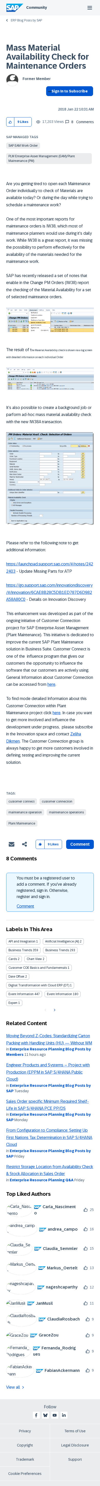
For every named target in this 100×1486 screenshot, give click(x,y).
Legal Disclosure (75, 1445)
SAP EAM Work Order (23, 145)
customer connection (57, 801)
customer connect (21, 801)
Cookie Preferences (25, 1474)
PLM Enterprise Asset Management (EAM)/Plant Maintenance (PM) (41, 158)
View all (13, 1387)
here (51, 684)
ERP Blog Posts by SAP (26, 20)
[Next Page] (54, 1010)
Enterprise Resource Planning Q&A (42, 1180)
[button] (10, 122)
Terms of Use (75, 1431)
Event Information (21, 994)
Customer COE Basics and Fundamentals (37, 968)
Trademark (25, 1459)
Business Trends (20, 950)
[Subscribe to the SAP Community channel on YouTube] (55, 1415)
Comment (25, 906)
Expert (12, 1003)
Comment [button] (80, 844)
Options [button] (49, 100)
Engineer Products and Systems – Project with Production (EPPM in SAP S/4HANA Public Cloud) (48, 1072)
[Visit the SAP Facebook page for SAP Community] (36, 1415)
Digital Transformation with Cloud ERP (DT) (38, 985)
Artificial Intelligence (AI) (62, 941)
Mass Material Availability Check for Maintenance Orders (47, 56)
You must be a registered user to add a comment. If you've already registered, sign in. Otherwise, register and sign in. (46, 887)
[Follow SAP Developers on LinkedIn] (64, 1415)
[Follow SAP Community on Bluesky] (45, 1415)
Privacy (25, 1431)
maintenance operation (25, 812)
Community (36, 7)
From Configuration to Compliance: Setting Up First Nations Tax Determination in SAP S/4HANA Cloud (49, 1137)
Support (75, 1459)
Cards (12, 959)
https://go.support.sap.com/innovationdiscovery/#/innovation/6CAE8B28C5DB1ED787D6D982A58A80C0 (49, 592)
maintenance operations (66, 812)
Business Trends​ (57, 950)
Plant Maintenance (21, 823)
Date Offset (16, 976)
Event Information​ (59, 994)
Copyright (25, 1445)
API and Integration (21, 941)
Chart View (34, 959)
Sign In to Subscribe (70, 91)
